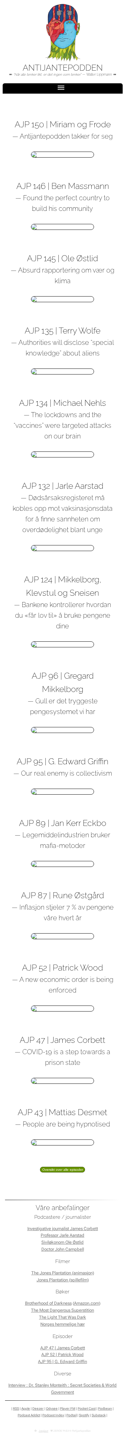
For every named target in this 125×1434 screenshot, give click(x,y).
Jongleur (43, 1431)
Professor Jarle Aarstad (62, 1235)
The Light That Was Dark (62, 1317)
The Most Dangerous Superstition (62, 1310)
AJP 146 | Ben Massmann (62, 186)
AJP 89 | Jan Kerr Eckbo (62, 823)
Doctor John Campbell (62, 1249)
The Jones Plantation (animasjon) (62, 1272)
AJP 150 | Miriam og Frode (63, 124)
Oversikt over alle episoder (62, 1169)
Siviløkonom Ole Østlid (62, 1242)
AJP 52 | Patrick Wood (62, 968)
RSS (16, 1408)
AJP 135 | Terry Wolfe (62, 331)
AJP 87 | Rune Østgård (62, 895)
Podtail (71, 1415)
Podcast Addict (29, 1415)
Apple (25, 1408)
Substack (99, 1415)
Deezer (38, 1408)
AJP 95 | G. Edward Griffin (62, 761)
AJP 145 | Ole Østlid (62, 258)
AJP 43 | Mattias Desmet (62, 1112)
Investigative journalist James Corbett (62, 1228)
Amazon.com (86, 1303)
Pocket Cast (87, 1408)
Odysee (52, 1408)
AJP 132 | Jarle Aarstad (62, 486)
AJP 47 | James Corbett (62, 1040)
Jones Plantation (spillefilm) (63, 1279)
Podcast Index (53, 1415)
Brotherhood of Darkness (48, 1303)
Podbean (105, 1408)
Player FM (67, 1408)
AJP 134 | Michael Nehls (62, 403)
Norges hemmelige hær (62, 1324)
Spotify (84, 1415)
